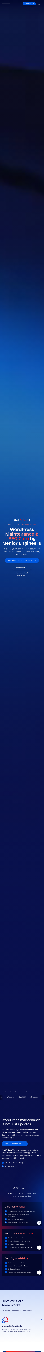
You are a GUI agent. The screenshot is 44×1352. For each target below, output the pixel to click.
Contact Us (29, 4)
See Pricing (20, 567)
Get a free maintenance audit (20, 560)
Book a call (21, 575)
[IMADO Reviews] (22, 521)
